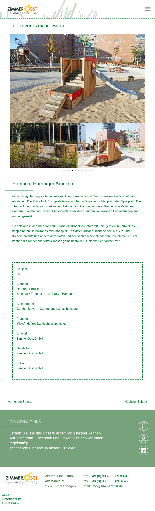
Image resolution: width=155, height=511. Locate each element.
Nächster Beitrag (138, 401)
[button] (129, 9)
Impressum (10, 503)
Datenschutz (11, 499)
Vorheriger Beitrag (18, 401)
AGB (5, 495)
